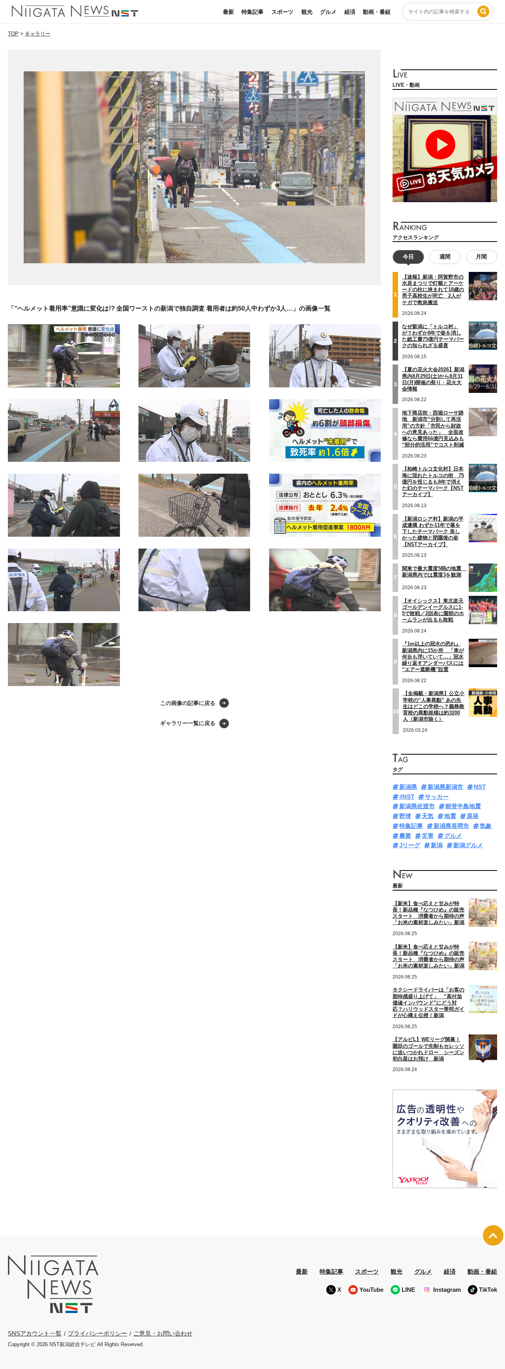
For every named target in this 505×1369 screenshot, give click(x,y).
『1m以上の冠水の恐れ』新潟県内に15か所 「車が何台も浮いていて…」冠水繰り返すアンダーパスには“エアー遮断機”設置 (433, 656)
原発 (473, 816)
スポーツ (282, 12)
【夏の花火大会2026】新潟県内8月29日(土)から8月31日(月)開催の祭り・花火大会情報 (433, 379)
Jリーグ (409, 845)
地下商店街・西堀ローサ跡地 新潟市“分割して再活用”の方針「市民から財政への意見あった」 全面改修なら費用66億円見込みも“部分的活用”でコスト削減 (433, 429)
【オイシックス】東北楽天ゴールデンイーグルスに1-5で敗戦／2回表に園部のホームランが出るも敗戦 (433, 610)
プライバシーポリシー (97, 1333)
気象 (486, 825)
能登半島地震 (463, 806)
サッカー (437, 796)
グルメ (328, 12)
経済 (349, 12)
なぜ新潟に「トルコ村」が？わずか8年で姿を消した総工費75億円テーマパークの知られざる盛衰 (433, 336)
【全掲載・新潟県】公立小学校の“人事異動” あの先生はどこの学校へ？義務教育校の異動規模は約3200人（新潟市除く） (433, 706)
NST (480, 786)
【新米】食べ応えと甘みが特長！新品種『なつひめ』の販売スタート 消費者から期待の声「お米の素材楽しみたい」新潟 (428, 913)
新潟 (437, 845)
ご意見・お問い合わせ (163, 1333)
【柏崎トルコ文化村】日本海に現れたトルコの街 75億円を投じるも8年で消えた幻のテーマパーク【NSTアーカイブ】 (433, 481)
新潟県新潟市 (445, 786)
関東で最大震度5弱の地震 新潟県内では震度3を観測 (434, 571)
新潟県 (408, 786)
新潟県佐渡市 (417, 806)
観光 (306, 12)
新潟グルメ (468, 845)
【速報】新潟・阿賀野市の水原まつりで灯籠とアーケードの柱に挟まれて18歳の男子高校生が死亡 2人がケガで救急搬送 (433, 289)
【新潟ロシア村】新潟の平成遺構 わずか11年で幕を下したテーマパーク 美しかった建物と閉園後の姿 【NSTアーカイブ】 (433, 531)
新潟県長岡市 (451, 825)
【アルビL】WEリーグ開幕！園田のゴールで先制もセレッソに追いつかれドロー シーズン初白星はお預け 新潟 (428, 1049)
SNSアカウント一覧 (35, 1333)
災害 (428, 835)
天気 (428, 816)
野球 (405, 816)
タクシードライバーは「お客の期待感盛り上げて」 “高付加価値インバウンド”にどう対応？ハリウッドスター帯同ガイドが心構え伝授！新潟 (428, 1002)
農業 (405, 835)
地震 (450, 816)
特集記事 (252, 12)
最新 (228, 12)
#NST (406, 796)
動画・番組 (377, 12)
